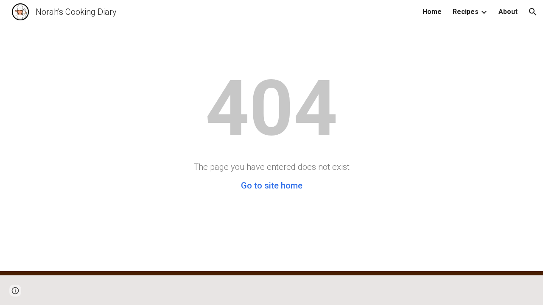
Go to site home (271, 185)
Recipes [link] (466, 12)
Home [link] (432, 12)
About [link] (508, 12)
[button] (533, 12)
